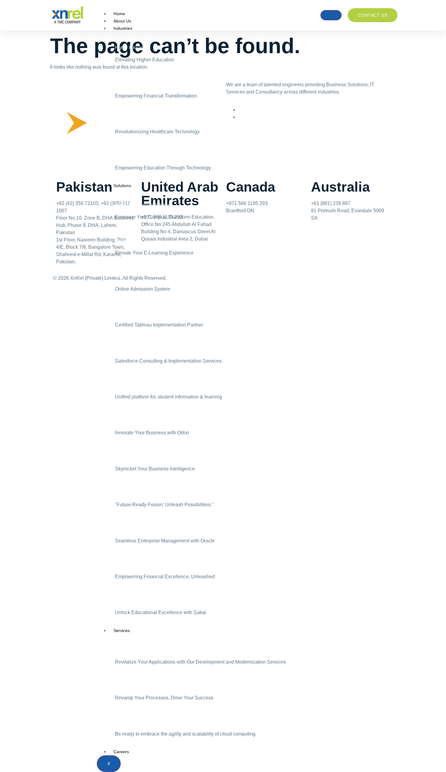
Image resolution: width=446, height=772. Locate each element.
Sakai (120, 600)
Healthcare (125, 119)
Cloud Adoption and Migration (143, 721)
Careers (121, 751)
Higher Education (131, 47)
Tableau (122, 312)
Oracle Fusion (128, 492)
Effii (118, 384)
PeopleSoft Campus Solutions (143, 204)
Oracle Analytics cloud (136, 456)
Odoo (120, 420)
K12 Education (129, 155)
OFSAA (122, 564)
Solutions (122, 185)
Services (121, 630)
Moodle (122, 240)
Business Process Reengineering (146, 685)
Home (119, 13)
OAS (119, 276)
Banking (122, 83)
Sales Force (126, 348)
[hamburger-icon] (331, 15)
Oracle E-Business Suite (138, 528)
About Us (122, 21)
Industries (122, 28)
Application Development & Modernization (155, 649)
